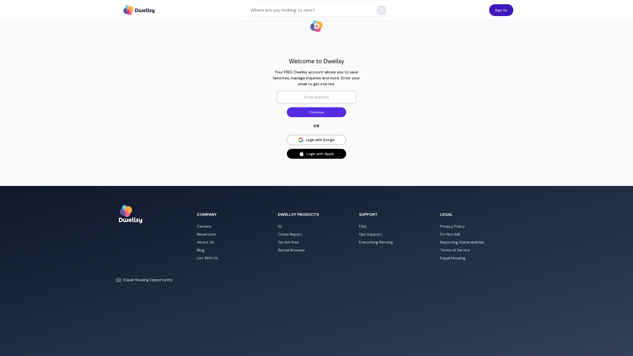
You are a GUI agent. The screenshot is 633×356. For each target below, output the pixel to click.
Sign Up (501, 10)
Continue (316, 112)
